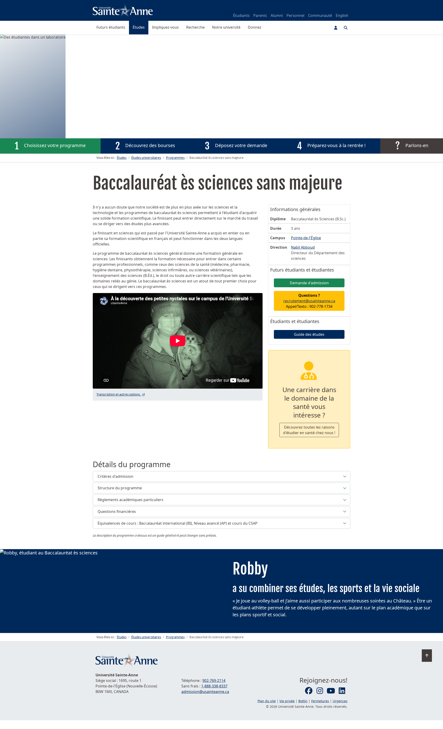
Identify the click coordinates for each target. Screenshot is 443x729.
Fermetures (320, 701)
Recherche (195, 27)
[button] (221, 476)
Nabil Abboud (303, 247)
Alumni (277, 15)
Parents (260, 15)
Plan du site (266, 701)
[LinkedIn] (341, 691)
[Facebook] (308, 691)
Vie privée (287, 701)
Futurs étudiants (110, 27)
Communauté (320, 15)
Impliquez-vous (165, 27)
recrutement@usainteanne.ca (309, 300)
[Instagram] (319, 691)
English (342, 15)
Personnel (295, 15)
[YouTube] (330, 691)
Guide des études (309, 334)
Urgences (340, 701)
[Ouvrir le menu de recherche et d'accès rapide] (345, 28)
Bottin (303, 701)
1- (214, 686)
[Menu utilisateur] (335, 28)
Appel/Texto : (309, 301)
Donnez (254, 27)
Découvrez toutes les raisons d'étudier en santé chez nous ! (309, 430)
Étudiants (241, 15)
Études (139, 27)
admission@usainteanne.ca (205, 691)
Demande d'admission (309, 282)
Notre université (226, 27)
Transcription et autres (121, 394)
